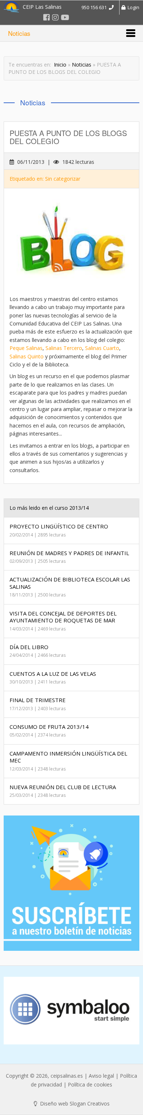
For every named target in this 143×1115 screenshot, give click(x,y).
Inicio (60, 64)
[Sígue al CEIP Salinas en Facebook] (46, 17)
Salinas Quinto (27, 356)
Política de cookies (90, 1084)
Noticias (81, 64)
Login (132, 7)
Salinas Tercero (63, 347)
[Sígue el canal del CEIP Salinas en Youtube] (65, 17)
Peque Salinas (26, 347)
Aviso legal (101, 1075)
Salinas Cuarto (102, 347)
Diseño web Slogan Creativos (74, 1103)
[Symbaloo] (71, 1010)
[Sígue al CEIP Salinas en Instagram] (55, 17)
